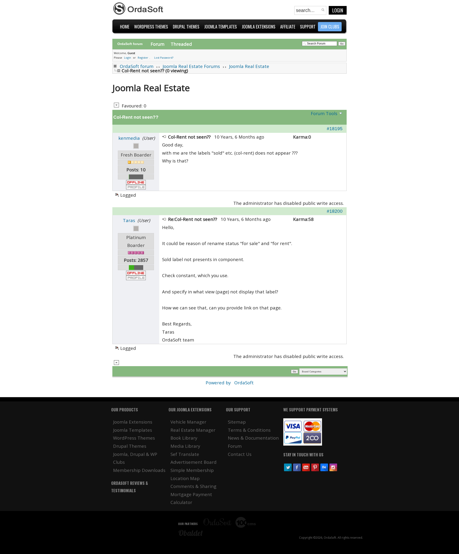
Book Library (183, 438)
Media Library (185, 446)
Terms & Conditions (249, 430)
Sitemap (237, 422)
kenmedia (129, 138)
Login (337, 10)
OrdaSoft (244, 383)
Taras (129, 220)
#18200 (335, 211)
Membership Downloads (139, 470)
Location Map (185, 478)
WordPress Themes (134, 438)
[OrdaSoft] (138, 8)
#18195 (335, 128)
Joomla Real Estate (249, 66)
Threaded (181, 44)
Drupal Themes (129, 446)
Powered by (219, 383)
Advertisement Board (193, 462)
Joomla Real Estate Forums (191, 66)
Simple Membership (192, 470)
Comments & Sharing (193, 486)
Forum (157, 44)
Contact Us (239, 454)
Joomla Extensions (132, 422)
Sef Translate (184, 454)
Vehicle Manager (188, 422)
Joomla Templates (132, 430)
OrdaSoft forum (136, 66)
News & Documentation (253, 438)
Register (143, 57)
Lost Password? (163, 57)
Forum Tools (324, 113)
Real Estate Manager (192, 430)
